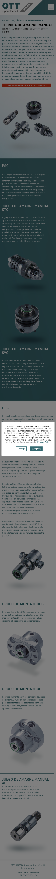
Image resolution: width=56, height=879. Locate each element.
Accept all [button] (36, 449)
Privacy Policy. (44, 442)
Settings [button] (21, 449)
